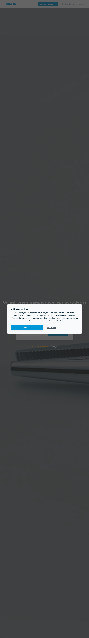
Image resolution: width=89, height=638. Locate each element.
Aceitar (27, 327)
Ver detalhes (51, 327)
